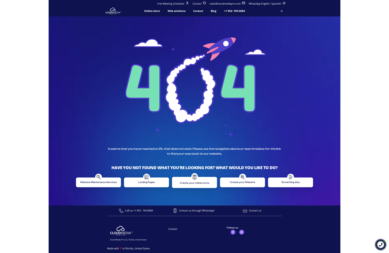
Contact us (255, 210)
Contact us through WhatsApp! (196, 210)
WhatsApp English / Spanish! (265, 3)
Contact (197, 3)
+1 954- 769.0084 (234, 11)
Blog (213, 11)
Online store (152, 11)
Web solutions (177, 11)
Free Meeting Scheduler (171, 3)
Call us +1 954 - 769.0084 (139, 210)
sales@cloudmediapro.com (225, 3)
